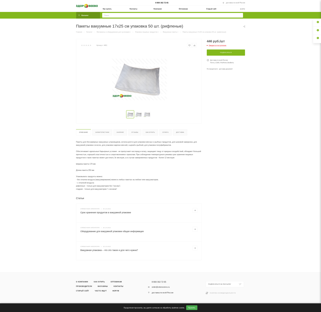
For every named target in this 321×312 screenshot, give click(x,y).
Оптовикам (116, 282)
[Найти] (240, 15)
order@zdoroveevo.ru (161, 287)
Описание (83, 132)
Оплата (165, 132)
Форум (115, 291)
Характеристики (102, 132)
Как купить (150, 132)
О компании (82, 282)
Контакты (118, 286)
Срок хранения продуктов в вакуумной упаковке (105, 212)
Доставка (180, 132)
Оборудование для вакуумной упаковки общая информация (112, 231)
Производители (84, 286)
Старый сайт (82, 291)
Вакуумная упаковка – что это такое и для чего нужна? (109, 250)
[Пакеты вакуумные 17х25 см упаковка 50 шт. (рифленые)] (139, 79)
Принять (191, 308)
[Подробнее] (195, 210)
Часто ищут (101, 291)
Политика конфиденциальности (223, 293)
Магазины (103, 286)
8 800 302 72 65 (161, 3)
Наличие (120, 132)
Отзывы (134, 132)
